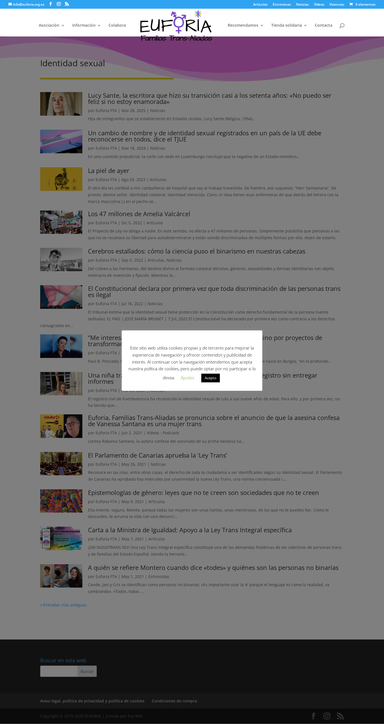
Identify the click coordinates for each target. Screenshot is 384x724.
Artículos (260, 5)
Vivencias (336, 5)
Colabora (117, 25)
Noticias (302, 5)
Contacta (323, 25)
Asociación (49, 25)
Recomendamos (243, 25)
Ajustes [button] (187, 377)
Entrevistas (282, 5)
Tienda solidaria (286, 25)
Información (84, 25)
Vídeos (319, 5)
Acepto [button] (210, 377)
